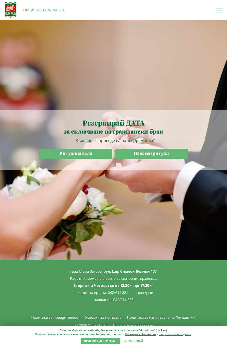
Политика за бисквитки (140, 334)
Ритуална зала (75, 153)
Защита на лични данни (175, 334)
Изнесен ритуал (151, 153)
